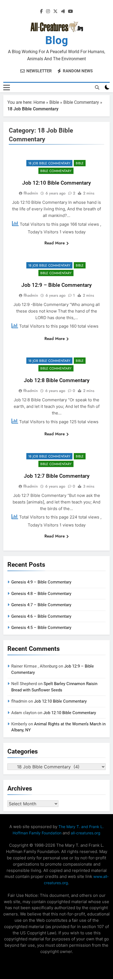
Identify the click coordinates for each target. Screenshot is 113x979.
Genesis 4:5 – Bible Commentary (41, 627)
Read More (54, 243)
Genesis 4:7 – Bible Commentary (41, 604)
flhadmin (31, 193)
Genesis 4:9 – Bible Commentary (41, 582)
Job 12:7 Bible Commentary (56, 476)
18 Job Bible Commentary (49, 163)
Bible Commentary (81, 102)
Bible (54, 102)
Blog (56, 40)
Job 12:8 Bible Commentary (56, 380)
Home (39, 102)
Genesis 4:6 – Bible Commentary (41, 616)
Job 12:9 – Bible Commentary (56, 285)
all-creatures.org (85, 833)
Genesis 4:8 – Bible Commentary (41, 593)
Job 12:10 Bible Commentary (56, 183)
